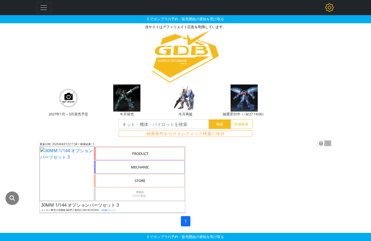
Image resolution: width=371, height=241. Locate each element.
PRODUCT (140, 153)
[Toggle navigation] (43, 7)
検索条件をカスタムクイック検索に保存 (185, 133)
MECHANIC (140, 167)
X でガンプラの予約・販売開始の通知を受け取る (185, 19)
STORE (140, 180)
